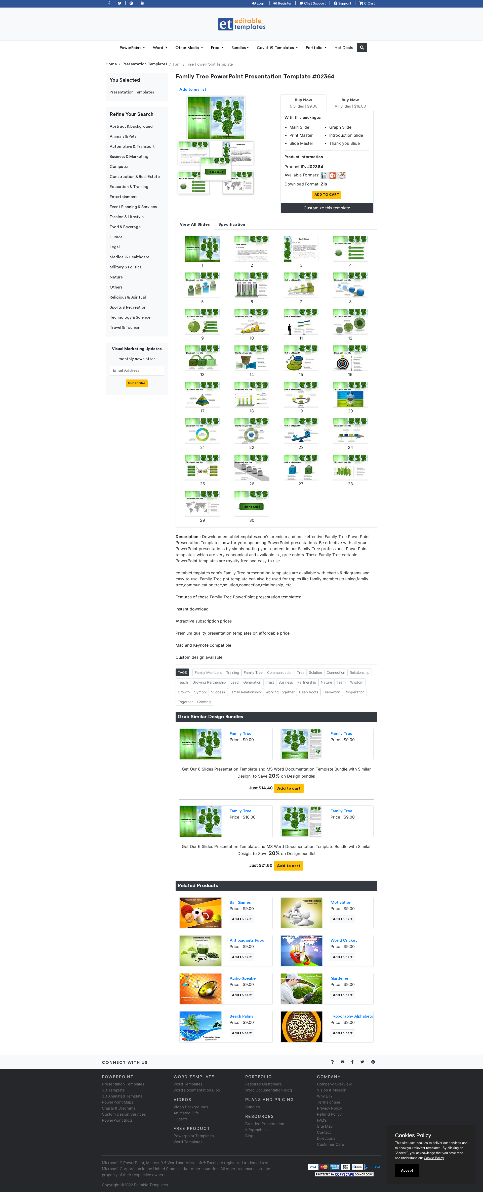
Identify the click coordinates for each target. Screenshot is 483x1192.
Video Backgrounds (191, 1107)
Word (158, 48)
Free (215, 48)
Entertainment (123, 197)
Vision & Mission (331, 1090)
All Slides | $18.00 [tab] (350, 103)
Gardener (339, 978)
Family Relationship (245, 692)
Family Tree (253, 672)
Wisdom (356, 682)
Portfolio (315, 48)
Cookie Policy (434, 1158)
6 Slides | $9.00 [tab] (303, 103)
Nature (116, 277)
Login (260, 3)
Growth (184, 692)
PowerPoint (131, 48)
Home (111, 64)
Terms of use (328, 1102)
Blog (249, 1135)
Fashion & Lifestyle (127, 217)
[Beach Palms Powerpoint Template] (201, 1026)
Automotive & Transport (132, 147)
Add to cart (288, 788)
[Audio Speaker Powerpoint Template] (201, 988)
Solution (315, 672)
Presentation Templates (145, 64)
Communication (280, 672)
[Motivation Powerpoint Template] (301, 912)
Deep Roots (308, 692)
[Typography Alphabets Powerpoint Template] (301, 1026)
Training (232, 672)
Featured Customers (263, 1084)
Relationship (360, 672)
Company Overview (334, 1084)
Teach (183, 682)
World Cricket (344, 940)
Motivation (341, 902)
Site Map (325, 1126)
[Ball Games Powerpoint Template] (201, 912)
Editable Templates (151, 1184)
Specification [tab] (231, 224)
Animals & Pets (123, 136)
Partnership (306, 682)
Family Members (208, 672)
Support (344, 3)
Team (341, 682)
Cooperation (354, 692)
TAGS (182, 672)
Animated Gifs (186, 1113)
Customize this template (327, 207)
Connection (336, 672)
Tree (300, 672)
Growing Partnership (209, 682)
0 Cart (369, 3)
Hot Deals (344, 48)
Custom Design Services (124, 1114)
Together (185, 702)
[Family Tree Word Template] (301, 743)
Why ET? (325, 1096)
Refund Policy (329, 1114)
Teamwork (331, 692)
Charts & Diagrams (118, 1108)
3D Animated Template (122, 1096)
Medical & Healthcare (129, 257)
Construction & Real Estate (135, 177)
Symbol (200, 692)
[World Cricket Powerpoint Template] (301, 950)
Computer (119, 167)
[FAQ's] (335, 1062)
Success (218, 692)
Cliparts (181, 1119)
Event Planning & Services (133, 207)
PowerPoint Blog (117, 1120)
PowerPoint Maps (117, 1102)
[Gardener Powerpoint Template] (301, 988)
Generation (252, 682)
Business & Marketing (129, 157)
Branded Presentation (264, 1123)
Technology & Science (130, 317)
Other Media (187, 48)
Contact (324, 1132)
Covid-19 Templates (276, 48)
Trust (270, 682)
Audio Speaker (243, 978)
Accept (407, 1170)
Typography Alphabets (352, 1016)
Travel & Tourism (125, 327)
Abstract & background (131, 126)
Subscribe (136, 383)
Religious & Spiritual (128, 297)
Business (285, 682)
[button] (362, 47)
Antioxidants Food (247, 940)
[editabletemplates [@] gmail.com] (345, 1062)
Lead (234, 682)
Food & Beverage (125, 227)
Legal (115, 247)
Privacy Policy (329, 1108)
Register (284, 3)
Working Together (280, 692)
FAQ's (322, 1120)
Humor (116, 237)
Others (116, 287)
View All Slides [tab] (195, 224)
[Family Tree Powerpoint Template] (201, 743)
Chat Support (314, 3)
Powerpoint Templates (194, 1135)
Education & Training (129, 187)
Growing (204, 702)
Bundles (238, 48)
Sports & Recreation (128, 307)
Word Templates (188, 1084)
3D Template (113, 1090)
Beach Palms (241, 1016)
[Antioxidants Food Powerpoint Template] (201, 950)
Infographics (256, 1129)
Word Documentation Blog (197, 1090)
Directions (326, 1138)
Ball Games (240, 902)
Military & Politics (125, 267)
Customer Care (330, 1144)
